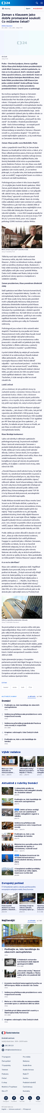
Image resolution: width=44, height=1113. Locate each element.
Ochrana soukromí (15, 1109)
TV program (6, 1057)
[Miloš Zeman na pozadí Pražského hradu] (22, 236)
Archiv (15, 687)
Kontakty (26, 1091)
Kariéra (25, 1078)
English (4, 1109)
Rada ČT (26, 1074)
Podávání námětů (29, 1082)
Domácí (6, 687)
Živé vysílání (6, 1061)
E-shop (4, 1082)
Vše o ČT (5, 1091)
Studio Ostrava (28, 1070)
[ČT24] (6, 3)
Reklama (26, 1061)
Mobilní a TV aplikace (9, 1087)
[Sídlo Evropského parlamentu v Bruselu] (22, 607)
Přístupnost (27, 1109)
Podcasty (5, 1074)
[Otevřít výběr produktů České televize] (41, 3)
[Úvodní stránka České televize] (11, 1032)
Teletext (5, 1070)
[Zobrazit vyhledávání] (37, 3)
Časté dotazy (27, 1087)
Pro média (26, 1057)
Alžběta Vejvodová (7, 26)
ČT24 (30, 687)
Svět (22, 687)
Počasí (4, 1078)
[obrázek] (22, 42)
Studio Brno (27, 1065)
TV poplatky (6, 1065)
